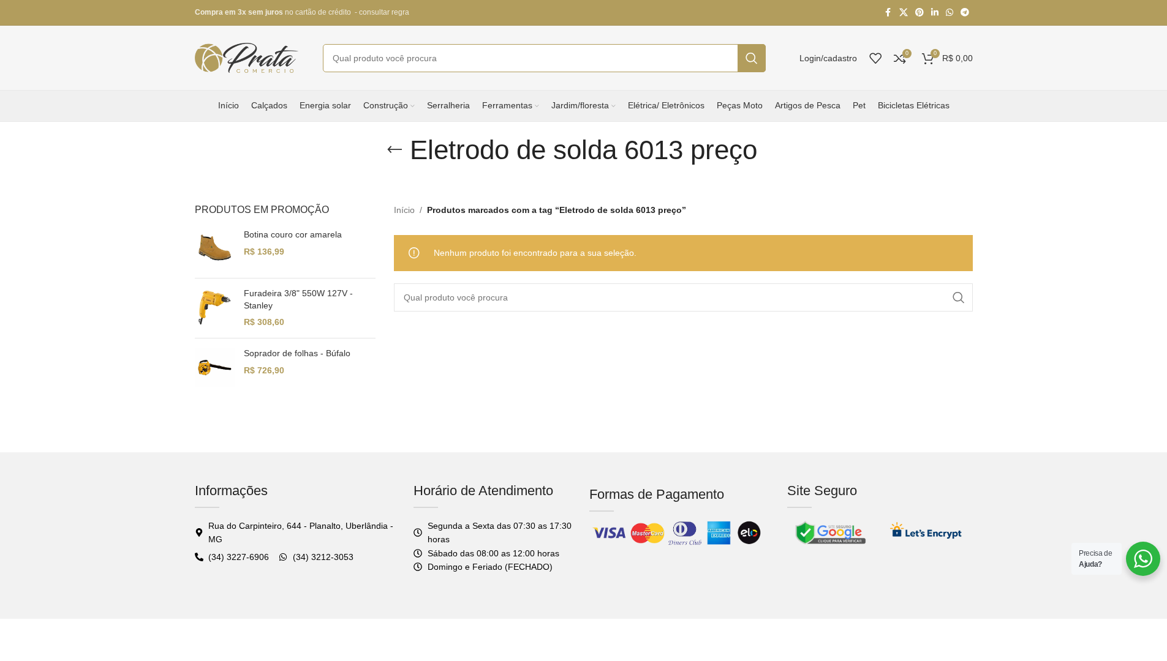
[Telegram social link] (965, 12)
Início (404, 210)
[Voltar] (394, 150)
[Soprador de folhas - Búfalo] (215, 367)
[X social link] (904, 12)
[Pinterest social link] (919, 12)
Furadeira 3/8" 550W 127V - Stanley (298, 299)
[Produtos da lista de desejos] (875, 58)
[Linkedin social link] (934, 12)
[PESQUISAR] (752, 58)
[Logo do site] (247, 57)
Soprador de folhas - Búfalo (297, 353)
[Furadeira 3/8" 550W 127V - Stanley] (215, 308)
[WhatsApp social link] (949, 12)
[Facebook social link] (888, 12)
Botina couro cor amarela (293, 234)
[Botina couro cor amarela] (215, 249)
